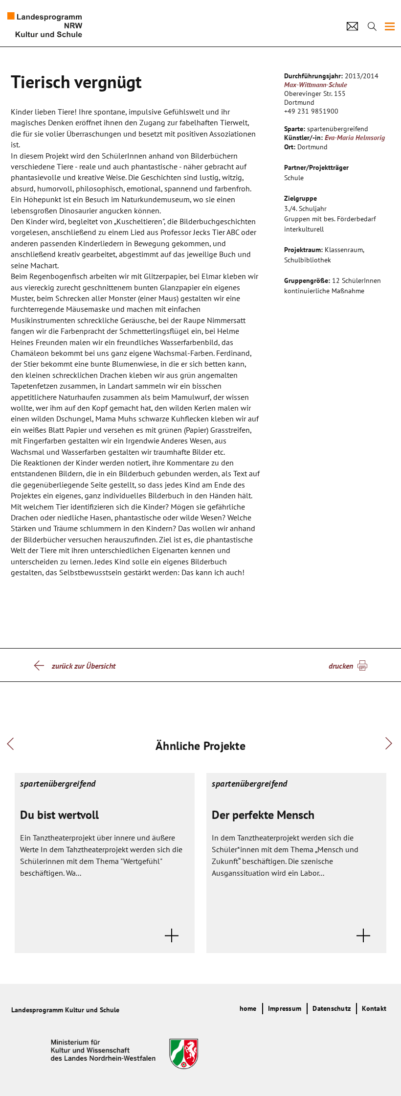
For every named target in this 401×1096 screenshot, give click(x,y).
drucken (341, 666)
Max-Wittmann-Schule (315, 84)
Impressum (284, 1008)
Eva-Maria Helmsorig (355, 137)
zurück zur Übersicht (83, 666)
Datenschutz (331, 1008)
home (248, 1008)
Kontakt (374, 1008)
